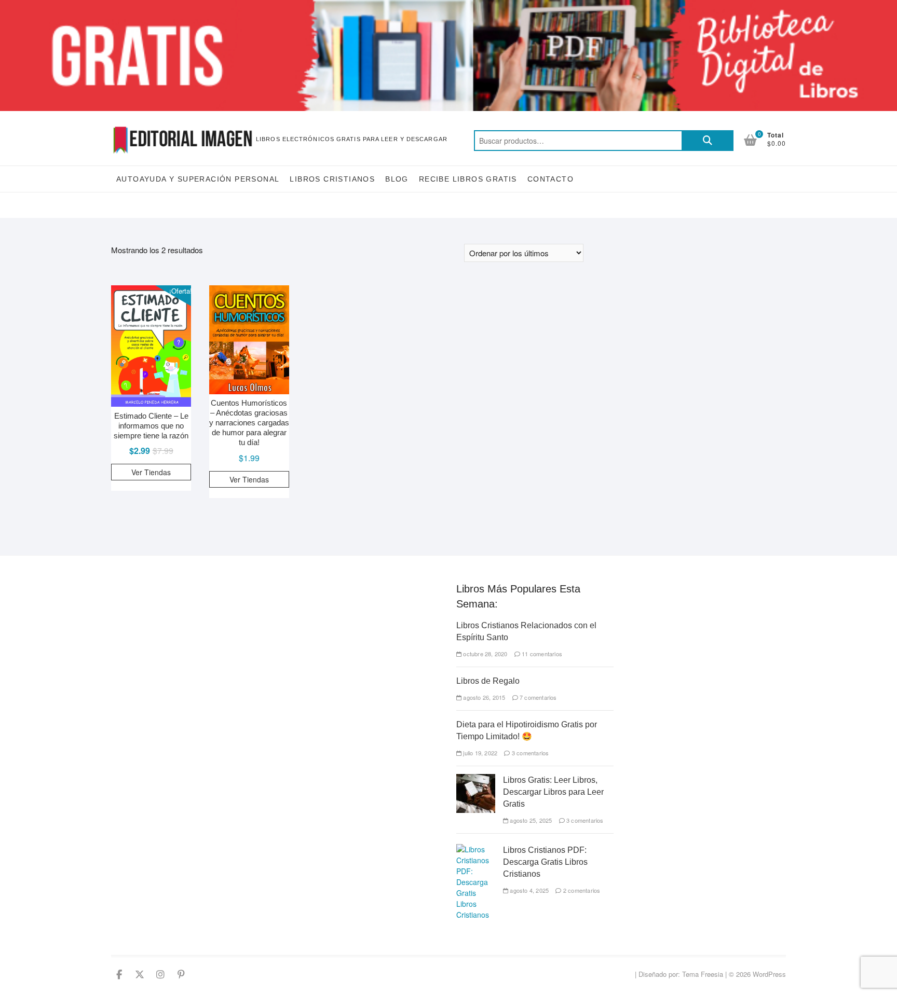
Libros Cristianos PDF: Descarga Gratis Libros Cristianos (545, 862)
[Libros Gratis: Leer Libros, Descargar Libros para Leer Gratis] (475, 779)
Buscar (707, 140)
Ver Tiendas (151, 472)
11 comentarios (541, 653)
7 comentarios (537, 697)
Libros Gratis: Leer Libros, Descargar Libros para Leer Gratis (553, 792)
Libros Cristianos (332, 179)
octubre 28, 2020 (484, 653)
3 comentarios (529, 753)
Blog (397, 179)
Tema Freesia (702, 974)
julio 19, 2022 (479, 753)
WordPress (769, 974)
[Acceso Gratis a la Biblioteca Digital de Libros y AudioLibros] (448, 6)
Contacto (550, 179)
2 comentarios (581, 890)
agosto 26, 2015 (483, 697)
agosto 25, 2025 (530, 820)
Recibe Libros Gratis (468, 179)
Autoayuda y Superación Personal (197, 179)
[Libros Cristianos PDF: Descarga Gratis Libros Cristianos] (475, 849)
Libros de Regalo (488, 680)
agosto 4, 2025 (528, 890)
